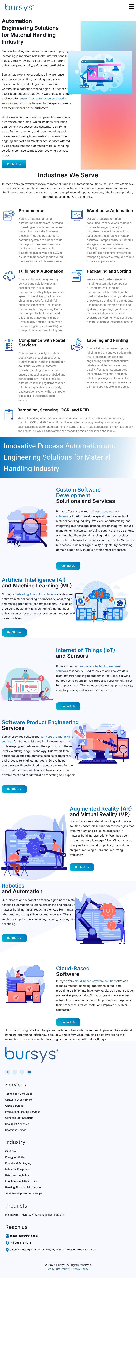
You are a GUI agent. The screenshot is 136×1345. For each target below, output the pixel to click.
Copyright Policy (58, 1269)
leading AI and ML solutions (37, 594)
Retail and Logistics (17, 1175)
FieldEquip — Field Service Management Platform (34, 1214)
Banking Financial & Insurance (23, 1187)
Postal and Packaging (18, 1163)
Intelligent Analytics (17, 1123)
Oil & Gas (10, 1151)
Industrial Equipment (17, 1169)
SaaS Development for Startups (23, 1193)
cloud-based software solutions (96, 981)
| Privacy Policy (78, 1269)
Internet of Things (15, 1129)
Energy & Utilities (15, 1157)
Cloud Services (14, 1105)
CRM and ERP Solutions (19, 1117)
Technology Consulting (18, 1093)
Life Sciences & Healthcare (21, 1181)
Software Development (18, 1099)
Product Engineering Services (22, 1111)
